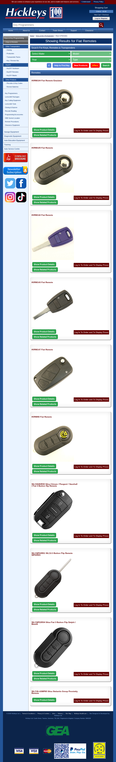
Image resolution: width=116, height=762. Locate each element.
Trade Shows (58, 31)
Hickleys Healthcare (80, 713)
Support (74, 31)
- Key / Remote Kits (12, 60)
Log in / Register (101, 18)
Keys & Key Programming (14, 38)
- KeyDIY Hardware (12, 68)
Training (7, 145)
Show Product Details (44, 130)
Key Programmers (11, 93)
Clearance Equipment (12, 125)
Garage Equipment (11, 132)
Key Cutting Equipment (13, 100)
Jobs (53, 713)
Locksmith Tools (10, 104)
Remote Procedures (12, 121)
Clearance (89, 31)
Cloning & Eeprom (11, 107)
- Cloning (9, 50)
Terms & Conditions (28, 713)
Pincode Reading (11, 111)
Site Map (68, 713)
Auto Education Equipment (14, 140)
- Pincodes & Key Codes (14, 83)
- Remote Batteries (12, 87)
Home (10, 31)
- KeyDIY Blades (11, 75)
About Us (26, 31)
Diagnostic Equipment (12, 136)
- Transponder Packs (13, 57)
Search (106, 65)
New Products (81, 65)
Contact (42, 31)
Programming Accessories (14, 114)
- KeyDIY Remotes (12, 72)
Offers (95, 65)
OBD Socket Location (12, 118)
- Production (10, 53)
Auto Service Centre (12, 149)
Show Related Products (45, 135)
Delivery (60, 713)
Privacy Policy (98, 2)
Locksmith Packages (12, 97)
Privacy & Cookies (43, 713)
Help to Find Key (61, 65)
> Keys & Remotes (11, 42)
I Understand (85, 2)
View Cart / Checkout (101, 15)
